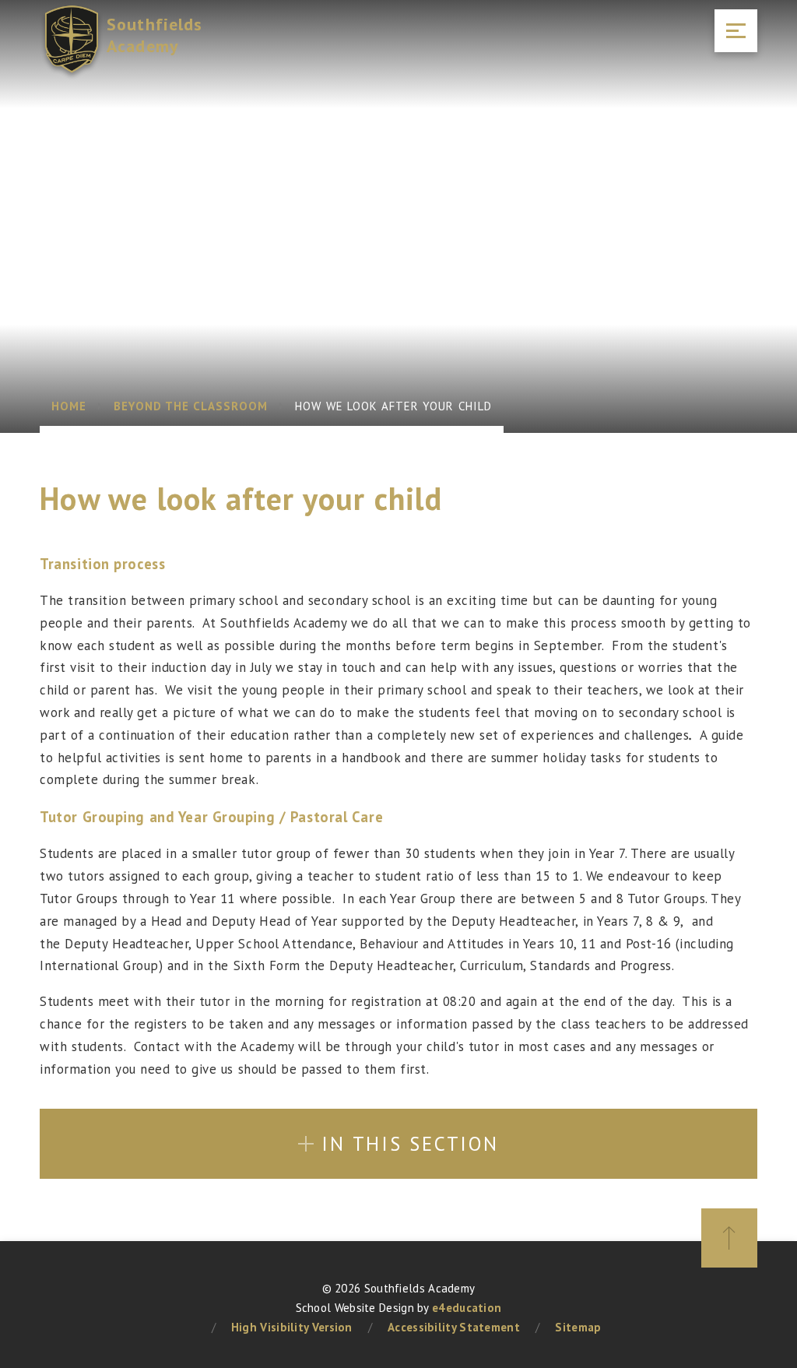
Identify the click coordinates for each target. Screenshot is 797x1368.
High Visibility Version (292, 1327)
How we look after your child (393, 406)
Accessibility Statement (454, 1327)
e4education (466, 1307)
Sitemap (578, 1327)
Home (68, 406)
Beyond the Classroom (191, 406)
